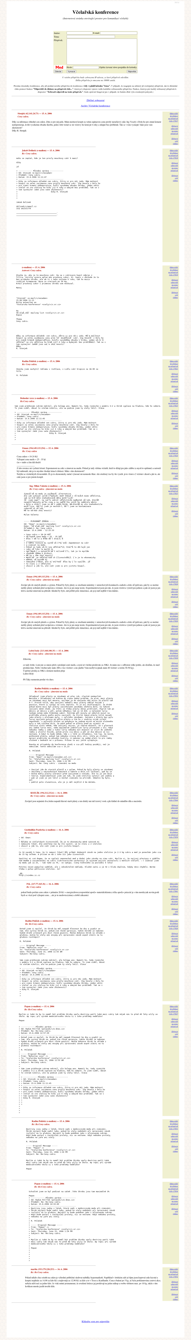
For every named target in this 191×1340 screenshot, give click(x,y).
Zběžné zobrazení (95, 100)
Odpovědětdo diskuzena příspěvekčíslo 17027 (173, 1010)
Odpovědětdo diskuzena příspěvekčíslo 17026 (173, 925)
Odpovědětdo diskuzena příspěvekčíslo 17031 (173, 1125)
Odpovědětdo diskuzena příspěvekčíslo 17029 (173, 617)
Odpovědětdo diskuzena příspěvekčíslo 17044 (173, 796)
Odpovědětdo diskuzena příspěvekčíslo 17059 (173, 833)
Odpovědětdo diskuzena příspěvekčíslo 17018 (173, 154)
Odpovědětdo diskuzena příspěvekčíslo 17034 (173, 1187)
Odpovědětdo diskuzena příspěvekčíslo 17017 (173, 117)
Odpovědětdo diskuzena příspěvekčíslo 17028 (173, 580)
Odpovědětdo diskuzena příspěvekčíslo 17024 (173, 452)
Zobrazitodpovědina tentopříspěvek (174, 130)
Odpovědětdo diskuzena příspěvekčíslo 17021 (173, 365)
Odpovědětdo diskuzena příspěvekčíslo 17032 (173, 692)
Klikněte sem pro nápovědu (95, 1321)
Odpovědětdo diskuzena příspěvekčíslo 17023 (173, 402)
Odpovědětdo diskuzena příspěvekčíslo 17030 (173, 654)
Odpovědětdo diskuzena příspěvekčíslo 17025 (173, 490)
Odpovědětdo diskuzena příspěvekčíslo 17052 (173, 1273)
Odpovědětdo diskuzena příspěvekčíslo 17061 (173, 887)
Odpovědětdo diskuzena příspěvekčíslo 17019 (173, 271)
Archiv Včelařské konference (95, 105)
